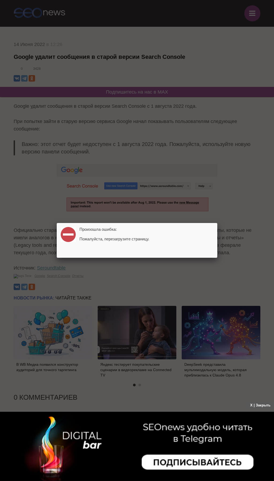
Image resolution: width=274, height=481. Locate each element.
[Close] (217, 223)
